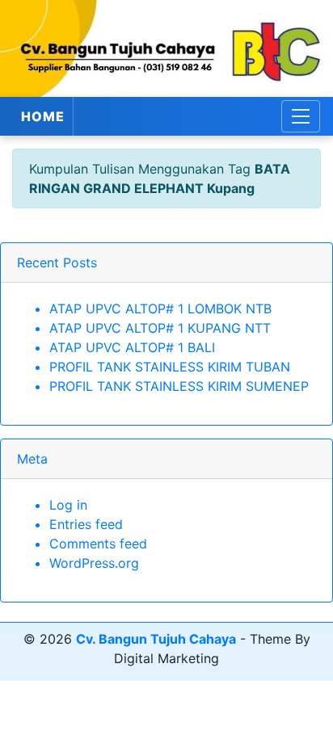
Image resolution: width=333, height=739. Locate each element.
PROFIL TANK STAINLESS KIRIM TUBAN (169, 367)
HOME (43, 116)
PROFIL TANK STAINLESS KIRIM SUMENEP (179, 386)
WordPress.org (94, 563)
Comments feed (98, 543)
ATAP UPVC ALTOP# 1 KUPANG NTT (160, 328)
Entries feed (86, 524)
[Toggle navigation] (300, 116)
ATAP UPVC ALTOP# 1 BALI (132, 347)
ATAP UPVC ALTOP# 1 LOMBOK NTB (160, 308)
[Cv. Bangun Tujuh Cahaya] (166, 48)
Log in (68, 505)
